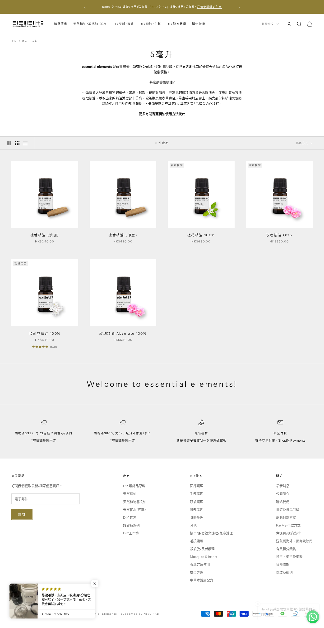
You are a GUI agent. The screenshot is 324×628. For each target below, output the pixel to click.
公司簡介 (282, 494)
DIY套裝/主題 (150, 24)
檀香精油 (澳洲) (44, 235)
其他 (193, 525)
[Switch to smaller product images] (17, 143)
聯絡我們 (282, 502)
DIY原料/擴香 (123, 24)
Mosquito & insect (203, 557)
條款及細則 (284, 572)
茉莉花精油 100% (44, 333)
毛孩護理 (196, 541)
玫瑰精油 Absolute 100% (122, 333)
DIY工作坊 (131, 533)
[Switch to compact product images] (25, 143)
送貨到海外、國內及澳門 (294, 541)
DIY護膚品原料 (134, 486)
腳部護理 (196, 509)
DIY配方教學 (176, 24)
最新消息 (282, 486)
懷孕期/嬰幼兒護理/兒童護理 (211, 533)
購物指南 (199, 24)
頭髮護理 (196, 502)
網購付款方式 (286, 517)
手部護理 (196, 494)
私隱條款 (282, 564)
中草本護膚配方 (201, 580)
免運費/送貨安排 (288, 533)
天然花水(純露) (134, 509)
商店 (25, 41)
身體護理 (196, 517)
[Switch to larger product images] (9, 143)
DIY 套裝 (129, 517)
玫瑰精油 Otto (279, 235)
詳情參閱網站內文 (209, 7)
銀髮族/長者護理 (202, 549)
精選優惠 (61, 24)
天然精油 (129, 494)
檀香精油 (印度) (122, 235)
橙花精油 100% (201, 235)
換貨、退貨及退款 (289, 557)
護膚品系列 (131, 525)
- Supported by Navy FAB (138, 613)
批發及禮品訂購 (287, 509)
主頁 (14, 41)
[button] (94, 583)
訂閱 (22, 514)
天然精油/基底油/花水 (90, 24)
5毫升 (36, 41)
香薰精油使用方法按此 (168, 114)
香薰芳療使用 (200, 564)
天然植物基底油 (134, 502)
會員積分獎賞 (286, 549)
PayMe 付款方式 (288, 525)
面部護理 (196, 486)
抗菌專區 (196, 572)
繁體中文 (268, 24)
